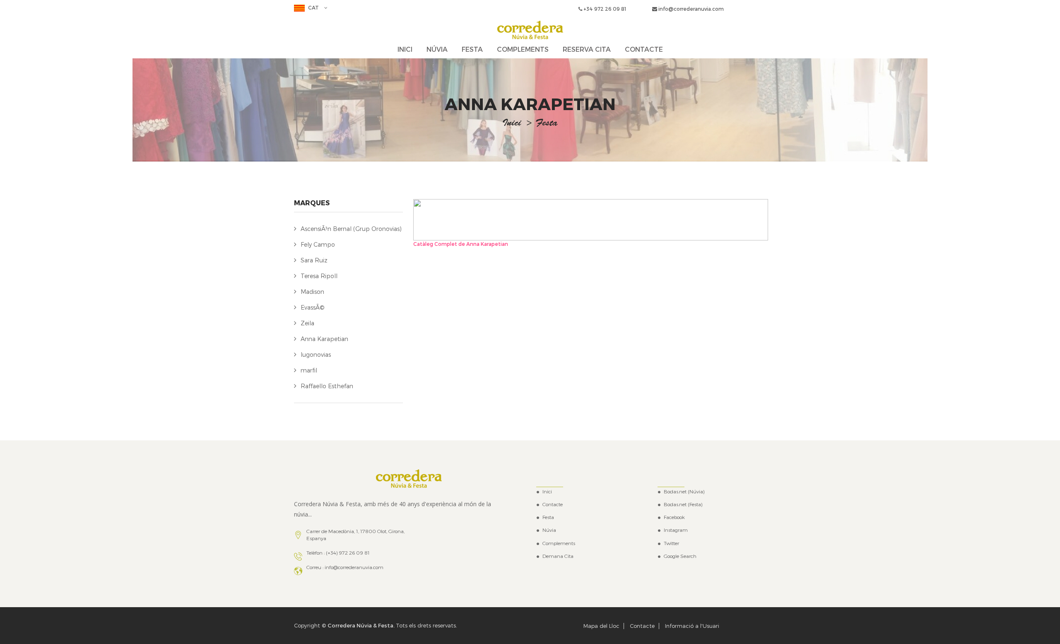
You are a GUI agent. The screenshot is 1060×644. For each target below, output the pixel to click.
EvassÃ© (313, 307)
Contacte (552, 504)
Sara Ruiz (314, 260)
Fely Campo (318, 244)
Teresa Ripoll (319, 275)
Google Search (680, 556)
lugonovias (316, 354)
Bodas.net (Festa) (683, 504)
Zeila (307, 323)
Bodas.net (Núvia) (684, 491)
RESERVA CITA (587, 49)
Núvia (549, 530)
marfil (309, 370)
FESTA (472, 49)
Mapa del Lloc (601, 625)
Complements (558, 543)
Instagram (676, 530)
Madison (312, 291)
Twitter (671, 543)
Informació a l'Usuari (692, 625)
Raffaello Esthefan (327, 385)
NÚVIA (437, 49)
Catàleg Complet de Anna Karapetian (460, 244)
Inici (511, 124)
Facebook (674, 517)
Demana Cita (557, 556)
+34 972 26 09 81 (604, 9)
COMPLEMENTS (523, 49)
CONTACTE (644, 49)
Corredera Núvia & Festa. (362, 625)
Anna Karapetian (324, 338)
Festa (548, 517)
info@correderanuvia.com (690, 9)
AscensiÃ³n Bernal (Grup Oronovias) (351, 228)
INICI (405, 49)
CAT (313, 7)
